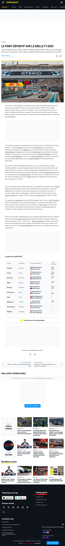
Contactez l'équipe (7, 527)
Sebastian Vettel (50, 172)
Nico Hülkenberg (26, 225)
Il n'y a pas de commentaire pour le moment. (32, 378)
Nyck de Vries (48, 207)
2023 (52, 277)
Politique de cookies (30, 541)
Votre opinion (5, 522)
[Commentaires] (61, 56)
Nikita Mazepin (34, 158)
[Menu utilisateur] (61, 2)
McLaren (25, 193)
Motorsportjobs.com (41, 499)
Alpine (29, 177)
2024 (52, 269)
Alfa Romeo (36, 152)
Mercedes (20, 147)
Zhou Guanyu (11, 116)
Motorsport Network (28, 543)
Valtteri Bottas (9, 152)
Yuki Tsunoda (53, 200)
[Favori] (57, 56)
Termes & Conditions (18, 541)
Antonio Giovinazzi (44, 154)
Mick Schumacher (38, 221)
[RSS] (3, 512)
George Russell (38, 147)
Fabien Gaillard (5, 55)
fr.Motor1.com (39, 496)
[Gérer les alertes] (34, 354)
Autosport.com (40, 502)
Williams (25, 150)
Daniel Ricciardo (10, 195)
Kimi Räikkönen (17, 156)
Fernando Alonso (25, 174)
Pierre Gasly (43, 205)
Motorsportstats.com (41, 505)
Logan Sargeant (23, 219)
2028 (52, 267)
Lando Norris (41, 195)
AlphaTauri (18, 200)
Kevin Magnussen (37, 156)
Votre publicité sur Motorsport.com (11, 524)
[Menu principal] (3, 2)
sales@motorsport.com (8, 530)
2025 (52, 286)
